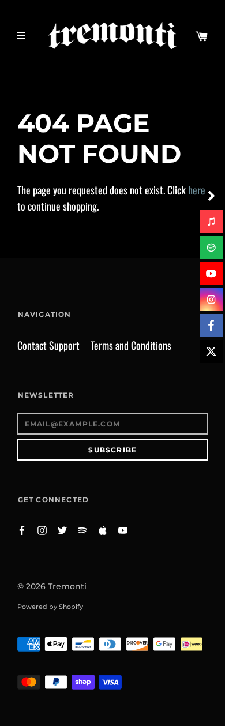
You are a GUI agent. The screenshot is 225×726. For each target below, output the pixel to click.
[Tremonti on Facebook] (22, 529)
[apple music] (211, 221)
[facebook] (211, 325)
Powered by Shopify (50, 606)
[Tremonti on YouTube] (122, 529)
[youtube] (211, 273)
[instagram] (211, 299)
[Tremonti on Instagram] (42, 529)
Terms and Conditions (131, 345)
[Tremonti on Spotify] (82, 529)
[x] (211, 351)
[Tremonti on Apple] (102, 529)
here (196, 189)
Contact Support (48, 345)
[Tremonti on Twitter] (62, 529)
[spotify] (211, 247)
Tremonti (67, 586)
